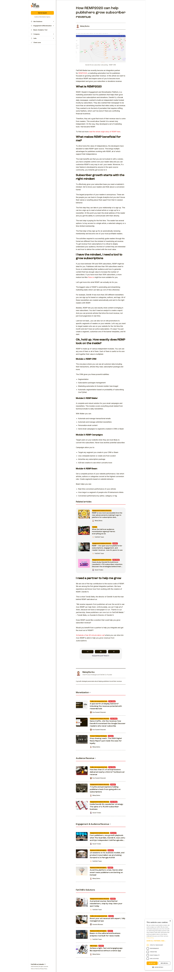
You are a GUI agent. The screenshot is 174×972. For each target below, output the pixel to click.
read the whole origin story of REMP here (104, 132)
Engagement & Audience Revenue (102, 510)
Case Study (116, 559)
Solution (115, 543)
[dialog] (158, 944)
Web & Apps (93, 945)
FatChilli (95, 527)
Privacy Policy (43, 968)
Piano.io (91, 277)
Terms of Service (35, 968)
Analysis (110, 736)
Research (113, 833)
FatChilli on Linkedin (37, 964)
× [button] (170, 921)
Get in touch (42, 13)
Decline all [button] (164, 963)
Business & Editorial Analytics (98, 850)
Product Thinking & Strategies (98, 736)
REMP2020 (82, 73)
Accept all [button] (152, 963)
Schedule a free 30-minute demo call (90, 635)
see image (114, 386)
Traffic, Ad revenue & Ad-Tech (98, 701)
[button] (158, 941)
